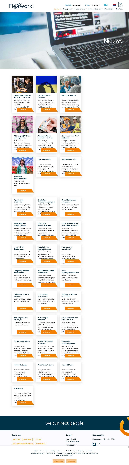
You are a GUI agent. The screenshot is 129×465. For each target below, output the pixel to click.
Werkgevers (67, 9)
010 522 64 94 (76, 5)
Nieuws (90, 9)
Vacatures (57, 9)
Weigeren (71, 461)
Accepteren (58, 461)
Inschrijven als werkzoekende (23, 443)
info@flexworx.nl (94, 5)
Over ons (98, 9)
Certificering (40, 443)
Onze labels (108, 9)
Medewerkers (80, 9)
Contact (119, 9)
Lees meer (22, 110)
